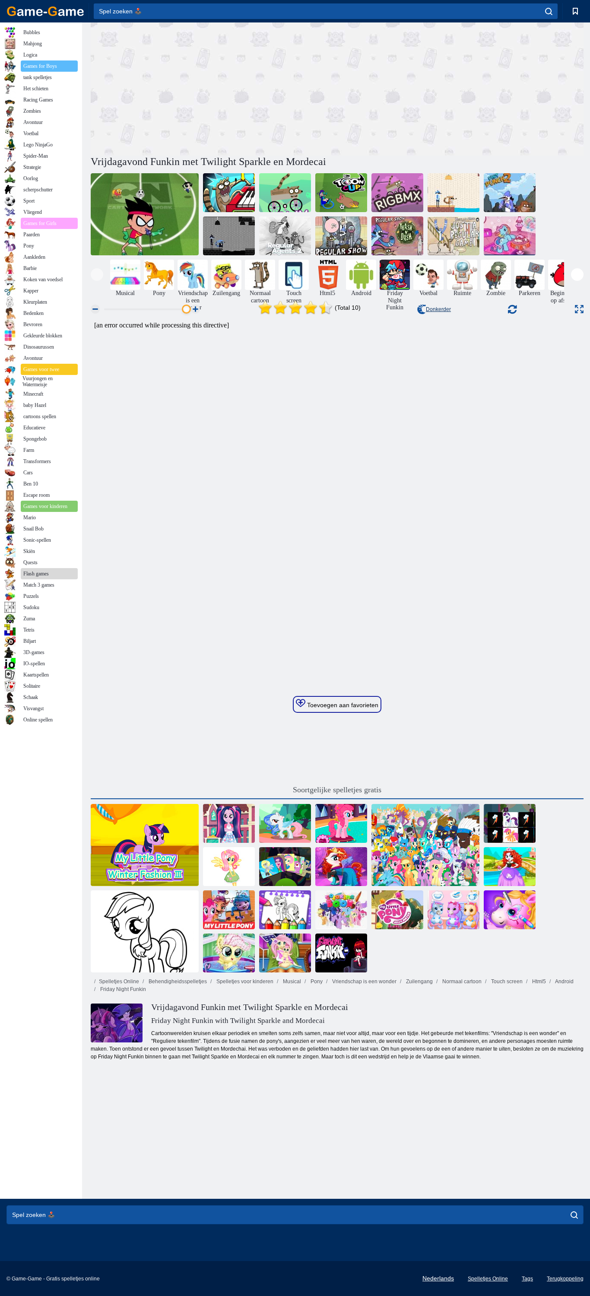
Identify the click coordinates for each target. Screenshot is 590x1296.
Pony (316, 981)
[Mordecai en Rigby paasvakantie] (453, 192)
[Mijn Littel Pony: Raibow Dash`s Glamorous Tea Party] (510, 235)
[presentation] (97, 274)
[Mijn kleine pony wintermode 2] (341, 823)
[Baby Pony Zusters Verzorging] (453, 909)
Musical (291, 981)
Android (564, 981)
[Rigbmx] (397, 192)
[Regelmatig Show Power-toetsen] (229, 192)
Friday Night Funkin (122, 989)
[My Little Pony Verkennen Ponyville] (425, 845)
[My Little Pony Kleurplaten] (285, 909)
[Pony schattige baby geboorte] (285, 953)
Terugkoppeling (565, 1279)
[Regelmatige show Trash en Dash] (397, 235)
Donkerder (438, 309)
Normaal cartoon (461, 981)
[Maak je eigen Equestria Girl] (229, 866)
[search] (548, 11)
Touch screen (506, 981)
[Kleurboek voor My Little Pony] (341, 909)
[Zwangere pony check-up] (229, 953)
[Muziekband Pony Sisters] (510, 909)
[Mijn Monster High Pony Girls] (341, 866)
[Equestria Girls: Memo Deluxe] (285, 866)
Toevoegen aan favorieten (341, 705)
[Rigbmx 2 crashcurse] (285, 192)
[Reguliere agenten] (229, 235)
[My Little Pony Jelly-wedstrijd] (397, 909)
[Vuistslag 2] (510, 192)
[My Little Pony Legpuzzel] (229, 909)
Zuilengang (419, 981)
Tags (527, 1279)
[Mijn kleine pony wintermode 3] (145, 845)
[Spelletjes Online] (45, 11)
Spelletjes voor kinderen (244, 981)
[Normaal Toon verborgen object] (341, 235)
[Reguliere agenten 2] (285, 235)
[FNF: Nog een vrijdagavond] (341, 953)
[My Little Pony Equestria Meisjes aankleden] (510, 866)
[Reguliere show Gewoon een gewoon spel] (453, 235)
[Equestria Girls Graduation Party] (229, 823)
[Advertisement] (213, 87)
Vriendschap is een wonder (364, 981)
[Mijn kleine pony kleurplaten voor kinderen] (145, 931)
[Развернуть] (579, 309)
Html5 (538, 981)
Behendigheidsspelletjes (177, 981)
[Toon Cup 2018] (341, 192)
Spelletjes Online (119, 981)
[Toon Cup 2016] (145, 214)
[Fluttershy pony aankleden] (285, 823)
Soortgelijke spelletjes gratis (337, 789)
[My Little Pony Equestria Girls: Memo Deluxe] (510, 823)
